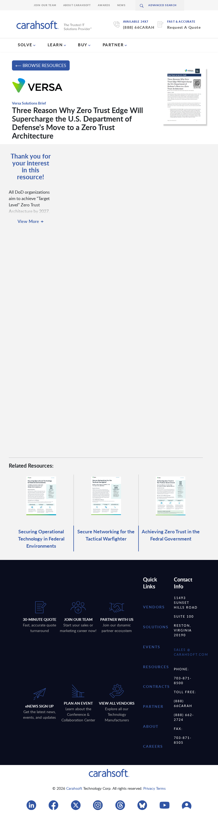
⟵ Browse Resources (40, 65)
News (121, 5)
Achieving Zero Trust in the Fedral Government (171, 535)
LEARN (55, 45)
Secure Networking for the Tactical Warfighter (106, 535)
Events (151, 646)
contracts (156, 686)
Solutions (156, 626)
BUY (82, 45)
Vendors (154, 606)
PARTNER (113, 45)
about (150, 726)
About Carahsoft (77, 5)
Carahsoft (74, 788)
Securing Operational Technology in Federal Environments (41, 538)
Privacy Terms (154, 788)
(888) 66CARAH (138, 27)
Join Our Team (45, 5)
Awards (104, 5)
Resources (156, 666)
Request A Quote (184, 27)
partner (153, 706)
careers (153, 746)
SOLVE (25, 45)
